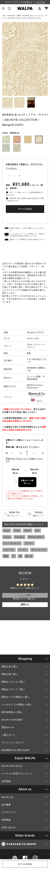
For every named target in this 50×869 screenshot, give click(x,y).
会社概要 (6, 804)
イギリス (39, 401)
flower (27, 530)
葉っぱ (29, 556)
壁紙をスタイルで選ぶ (13, 681)
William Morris (36, 536)
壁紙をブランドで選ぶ (13, 689)
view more (40, 2)
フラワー (29, 543)
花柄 (19, 15)
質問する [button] (25, 604)
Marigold (19, 536)
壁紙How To (7, 727)
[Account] (39, 8)
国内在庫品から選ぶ (12, 712)
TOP (4, 15)
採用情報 (6, 819)
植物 (6, 556)
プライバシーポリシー (13, 742)
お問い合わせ (8, 827)
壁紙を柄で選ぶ (9, 674)
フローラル (9, 549)
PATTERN (11, 15)
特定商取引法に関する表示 (15, 750)
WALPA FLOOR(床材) (12, 719)
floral (17, 530)
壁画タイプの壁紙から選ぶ (15, 697)
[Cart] (46, 8)
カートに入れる (25, 209)
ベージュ (23, 549)
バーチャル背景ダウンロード (16, 773)
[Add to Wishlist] (25, 217)
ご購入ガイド (8, 735)
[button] (9, 8)
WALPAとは (7, 797)
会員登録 (6, 781)
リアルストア (8, 812)
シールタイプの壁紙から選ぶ (16, 704)
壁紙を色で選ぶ (9, 666)
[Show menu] (4, 8)
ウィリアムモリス (12, 543)
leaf (37, 530)
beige (7, 530)
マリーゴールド (39, 549)
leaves (7, 536)
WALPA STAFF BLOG (11, 766)
